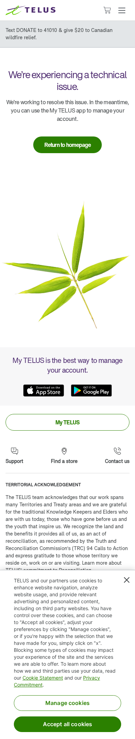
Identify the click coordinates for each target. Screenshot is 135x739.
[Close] (126, 580)
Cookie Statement (42, 678)
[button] (121, 10)
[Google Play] (91, 390)
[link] (68, 145)
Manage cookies (67, 702)
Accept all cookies (67, 724)
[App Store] (44, 390)
